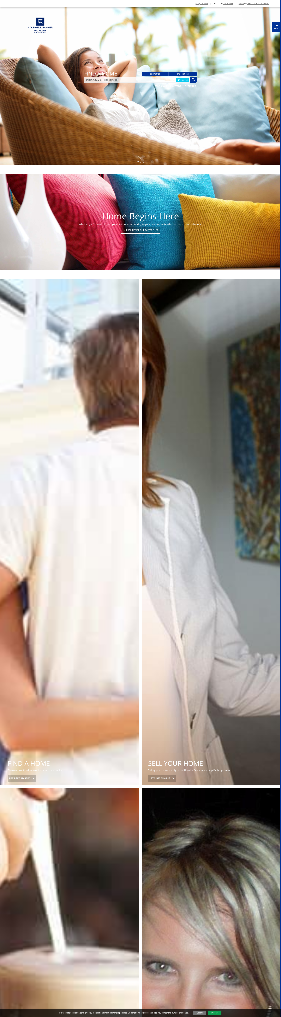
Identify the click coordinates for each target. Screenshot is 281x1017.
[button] (276, 27)
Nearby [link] (184, 79)
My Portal (228, 3)
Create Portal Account (258, 3)
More (141, 157)
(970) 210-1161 (202, 3)
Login (241, 3)
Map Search (162, 86)
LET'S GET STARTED (20, 778)
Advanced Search (183, 86)
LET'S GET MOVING (161, 778)
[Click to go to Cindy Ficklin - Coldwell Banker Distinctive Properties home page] (40, 25)
